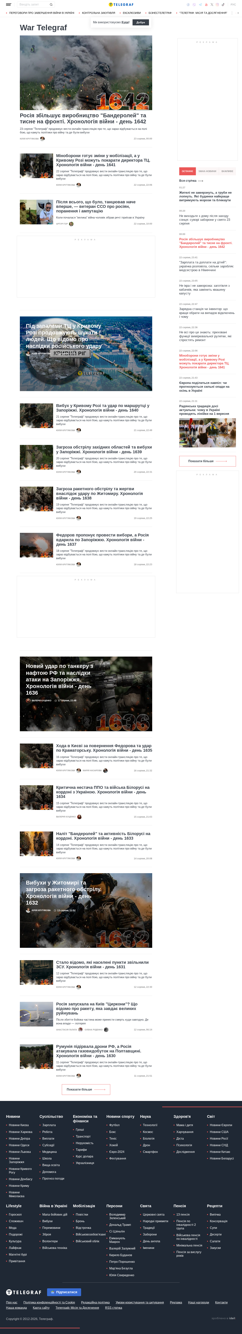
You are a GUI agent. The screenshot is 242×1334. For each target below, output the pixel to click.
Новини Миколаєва (16, 1194)
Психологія (184, 1145)
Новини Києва (19, 1125)
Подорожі (15, 1234)
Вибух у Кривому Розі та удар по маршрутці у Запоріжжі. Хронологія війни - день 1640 (102, 408)
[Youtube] (206, 5)
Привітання (17, 1261)
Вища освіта (51, 1165)
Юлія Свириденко (121, 1275)
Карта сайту (41, 1307)
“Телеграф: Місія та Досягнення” (203, 12)
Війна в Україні (53, 1206)
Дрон (146, 1145)
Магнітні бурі (18, 1254)
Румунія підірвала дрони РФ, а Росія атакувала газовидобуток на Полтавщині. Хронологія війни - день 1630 (98, 1051)
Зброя (46, 1234)
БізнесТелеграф (160, 12)
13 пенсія (183, 1214)
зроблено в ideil (223, 1318)
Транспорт (83, 1136)
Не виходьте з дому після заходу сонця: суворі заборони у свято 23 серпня (204, 219)
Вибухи (47, 1221)
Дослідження (185, 1151)
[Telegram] (200, 4)
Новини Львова (20, 1151)
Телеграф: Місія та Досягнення (77, 1307)
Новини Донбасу (20, 1179)
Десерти (216, 1234)
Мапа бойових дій (54, 1214)
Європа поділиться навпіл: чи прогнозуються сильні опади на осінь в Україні (204, 386)
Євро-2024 (116, 1151)
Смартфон (150, 1151)
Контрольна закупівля (98, 12)
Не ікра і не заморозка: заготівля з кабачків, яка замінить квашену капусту (204, 289)
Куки (125, 22)
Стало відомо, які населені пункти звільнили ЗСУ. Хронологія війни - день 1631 (102, 964)
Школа (47, 1158)
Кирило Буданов (120, 1255)
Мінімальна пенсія (189, 1245)
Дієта (180, 1138)
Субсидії (48, 1145)
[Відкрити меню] (8, 4)
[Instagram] (217, 4)
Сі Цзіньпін (117, 1231)
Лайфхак (15, 1247)
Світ (211, 1116)
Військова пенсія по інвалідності (188, 1237)
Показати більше (79, 1089)
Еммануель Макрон (117, 1240)
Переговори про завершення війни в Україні (41, 12)
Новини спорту (120, 1116)
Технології (150, 1125)
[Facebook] (188, 4)
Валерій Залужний (122, 1248)
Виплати (48, 1138)
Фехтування (117, 1158)
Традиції (149, 1227)
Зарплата (49, 1125)
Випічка (215, 1214)
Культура (15, 1241)
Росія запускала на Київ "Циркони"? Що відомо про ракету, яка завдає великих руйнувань (96, 1008)
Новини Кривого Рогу (20, 1170)
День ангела (151, 1241)
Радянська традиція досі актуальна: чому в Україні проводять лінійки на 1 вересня (204, 410)
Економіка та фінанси (85, 1118)
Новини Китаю (220, 1151)
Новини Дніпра (19, 1138)
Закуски (215, 1247)
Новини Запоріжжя (16, 1160)
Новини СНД (219, 1145)
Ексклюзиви (132, 12)
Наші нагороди (198, 1302)
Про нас (11, 1302)
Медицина (49, 1151)
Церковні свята (153, 1214)
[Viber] (194, 4)
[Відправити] (51, 5)
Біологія (148, 1138)
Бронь (80, 1221)
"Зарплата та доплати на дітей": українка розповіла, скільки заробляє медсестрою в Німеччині (206, 266)
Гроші (80, 1129)
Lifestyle (14, 1206)
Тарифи (81, 1149)
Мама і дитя (184, 1125)
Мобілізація (84, 1206)
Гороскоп (15, 1214)
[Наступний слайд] (238, 13)
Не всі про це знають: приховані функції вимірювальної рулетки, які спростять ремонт (205, 336)
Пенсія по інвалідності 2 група (186, 1225)
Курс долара (84, 1156)
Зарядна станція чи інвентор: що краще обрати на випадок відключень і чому (207, 313)
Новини (13, 1116)
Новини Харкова (20, 1132)
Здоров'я (182, 1116)
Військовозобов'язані (91, 1234)
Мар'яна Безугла (121, 1268)
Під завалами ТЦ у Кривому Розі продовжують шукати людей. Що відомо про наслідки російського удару (64, 336)
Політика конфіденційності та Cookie (49, 1302)
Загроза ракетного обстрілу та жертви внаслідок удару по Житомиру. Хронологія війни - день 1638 (99, 493)
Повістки (82, 1214)
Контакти (221, 1302)
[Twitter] (212, 4)
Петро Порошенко (122, 1261)
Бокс (112, 1132)
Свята (145, 1206)
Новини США (219, 1132)
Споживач (16, 1221)
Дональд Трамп (120, 1224)
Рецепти (214, 1206)
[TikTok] (223, 5)
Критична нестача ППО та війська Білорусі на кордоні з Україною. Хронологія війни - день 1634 (103, 792)
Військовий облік (87, 1241)
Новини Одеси (19, 1145)
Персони (114, 1206)
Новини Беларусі (222, 1158)
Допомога (49, 1172)
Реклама (176, 1302)
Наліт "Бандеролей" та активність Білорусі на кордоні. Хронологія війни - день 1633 (103, 836)
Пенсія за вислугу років (188, 1253)
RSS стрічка (113, 1307)
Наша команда (16, 1307)
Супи (213, 1227)
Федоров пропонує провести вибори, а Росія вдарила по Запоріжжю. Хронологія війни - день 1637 (102, 539)
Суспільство (51, 1116)
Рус (233, 4)
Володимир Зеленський (117, 1216)
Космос (148, 1132)
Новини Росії (219, 1138)
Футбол (114, 1125)
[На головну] (121, 4)
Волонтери (50, 1241)
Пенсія (180, 1206)
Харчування (184, 1132)
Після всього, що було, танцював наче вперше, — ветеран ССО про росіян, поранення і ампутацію (96, 206)
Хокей (113, 1145)
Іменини (148, 1247)
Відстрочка (83, 1227)
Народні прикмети (155, 1221)
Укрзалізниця (85, 1163)
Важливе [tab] (227, 171)
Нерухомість (84, 1143)
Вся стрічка (187, 180)
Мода (12, 1227)
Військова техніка (54, 1247)
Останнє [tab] (187, 171)
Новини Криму (19, 1185)
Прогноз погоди (53, 1178)
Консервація (218, 1221)
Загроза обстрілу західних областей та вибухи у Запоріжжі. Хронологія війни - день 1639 (104, 449)
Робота (47, 1132)
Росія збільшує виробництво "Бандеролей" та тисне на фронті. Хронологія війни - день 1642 (83, 118)
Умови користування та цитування (140, 1302)
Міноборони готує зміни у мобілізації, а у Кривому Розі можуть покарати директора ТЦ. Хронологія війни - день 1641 (103, 160)
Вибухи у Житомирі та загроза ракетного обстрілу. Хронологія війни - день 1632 (64, 892)
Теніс (113, 1138)
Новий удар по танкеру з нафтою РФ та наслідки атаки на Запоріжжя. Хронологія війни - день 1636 (59, 679)
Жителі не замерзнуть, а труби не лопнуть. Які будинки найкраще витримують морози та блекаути (205, 196)
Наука (145, 1116)
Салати (215, 1241)
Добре (141, 22)
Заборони (150, 1234)
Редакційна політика (95, 1302)
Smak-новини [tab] (207, 171)
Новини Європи (221, 1125)
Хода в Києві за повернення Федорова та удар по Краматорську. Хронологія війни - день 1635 (104, 748)
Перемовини (51, 1227)
